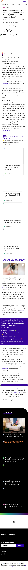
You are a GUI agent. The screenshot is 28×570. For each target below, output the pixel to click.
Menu (25, 1)
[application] (14, 269)
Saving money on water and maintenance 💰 (13, 333)
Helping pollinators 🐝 (9, 336)
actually (4, 287)
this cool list (17, 392)
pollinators (5, 368)
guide (6, 374)
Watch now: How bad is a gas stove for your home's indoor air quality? (14, 260)
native (4, 365)
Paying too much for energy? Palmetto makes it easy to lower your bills (15, 459)
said (22, 356)
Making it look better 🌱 (9, 330)
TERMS (12, 534)
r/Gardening (6, 83)
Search (21, 2)
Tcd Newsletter (8, 542)
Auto (19, 4)
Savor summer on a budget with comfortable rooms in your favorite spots (14, 436)
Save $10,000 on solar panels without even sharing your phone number (14, 483)
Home (13, 4)
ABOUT (4, 534)
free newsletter (14, 389)
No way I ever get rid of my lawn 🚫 (12, 339)
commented (6, 130)
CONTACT (13, 537)
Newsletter (5, 4)
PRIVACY (4, 537)
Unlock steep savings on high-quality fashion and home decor (13, 506)
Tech (25, 4)
